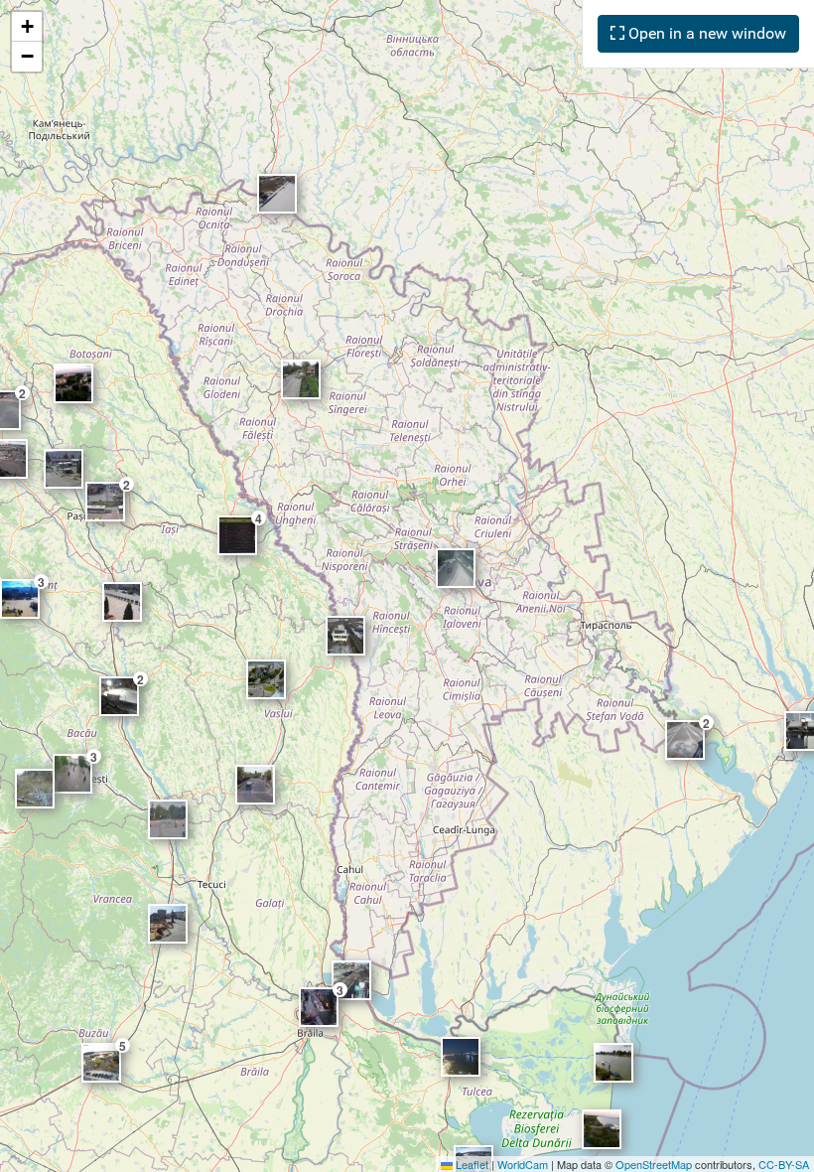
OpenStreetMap (653, 1164)
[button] (27, 27)
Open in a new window (705, 33)
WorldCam (522, 1164)
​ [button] (301, 379)
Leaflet (470, 1164)
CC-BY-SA (783, 1164)
